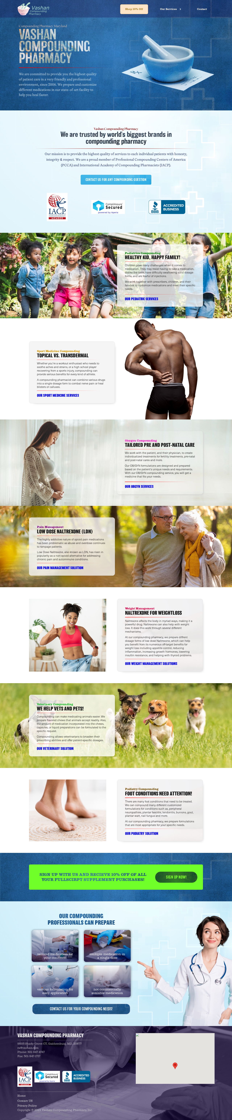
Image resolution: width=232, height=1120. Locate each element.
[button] (170, 9)
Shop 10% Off (134, 9)
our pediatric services (141, 299)
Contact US (25, 1100)
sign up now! (176, 877)
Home (21, 1095)
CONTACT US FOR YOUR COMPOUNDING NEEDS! (81, 1009)
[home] (33, 8)
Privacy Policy (27, 1105)
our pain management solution (60, 568)
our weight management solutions (151, 664)
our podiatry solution (141, 834)
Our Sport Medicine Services (58, 395)
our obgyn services (139, 487)
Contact (202, 9)
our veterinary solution (55, 749)
